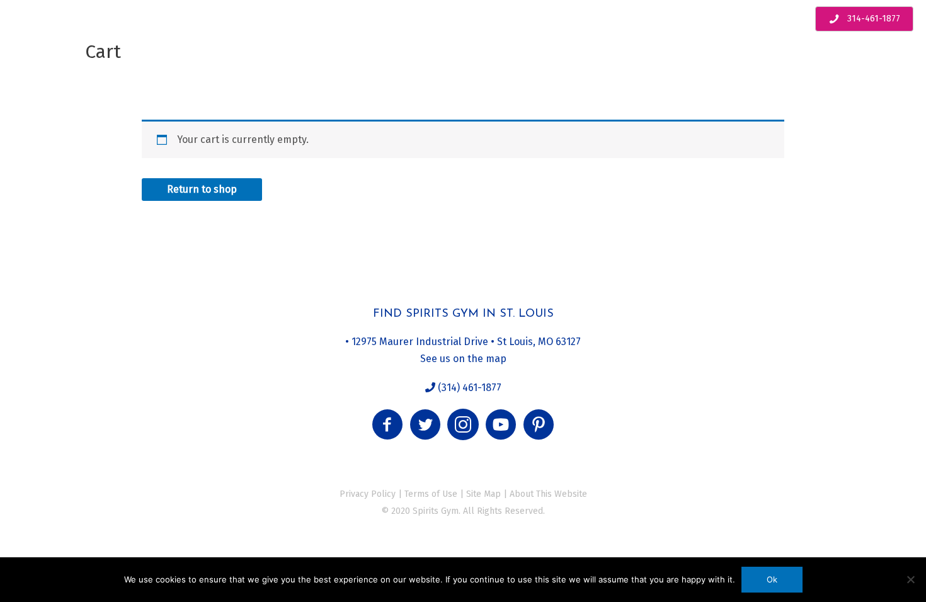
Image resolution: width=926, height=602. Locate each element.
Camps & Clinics (183, 22)
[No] (910, 579)
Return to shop (202, 189)
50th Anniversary (484, 22)
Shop (557, 22)
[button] (387, 424)
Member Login (623, 22)
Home (36, 22)
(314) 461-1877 (468, 388)
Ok (772, 579)
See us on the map (463, 359)
